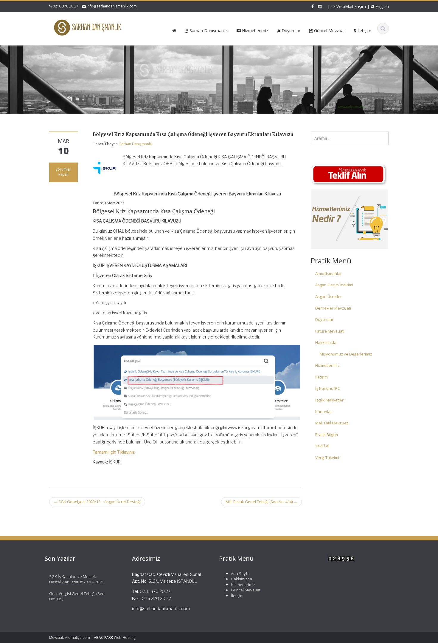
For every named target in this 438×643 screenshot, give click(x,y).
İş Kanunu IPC (327, 388)
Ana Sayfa (240, 573)
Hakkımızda (325, 342)
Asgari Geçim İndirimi (334, 285)
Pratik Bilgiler (326, 434)
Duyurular (324, 319)
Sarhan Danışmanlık (136, 143)
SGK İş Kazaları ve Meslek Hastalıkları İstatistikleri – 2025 (76, 579)
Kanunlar (323, 411)
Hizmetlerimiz (327, 365)
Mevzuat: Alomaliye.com (69, 637)
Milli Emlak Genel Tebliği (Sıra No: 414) (261, 501)
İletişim (321, 377)
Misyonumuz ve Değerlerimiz (346, 354)
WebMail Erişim (350, 6)
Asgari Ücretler (328, 296)
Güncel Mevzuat (245, 590)
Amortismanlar (328, 273)
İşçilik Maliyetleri (329, 400)
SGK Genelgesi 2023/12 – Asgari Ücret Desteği (97, 501)
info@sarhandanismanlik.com (112, 6)
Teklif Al (322, 446)
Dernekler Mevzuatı (333, 308)
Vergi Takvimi (327, 457)
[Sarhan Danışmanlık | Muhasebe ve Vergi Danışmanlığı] (88, 27)
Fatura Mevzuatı (329, 331)
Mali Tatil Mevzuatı (332, 423)
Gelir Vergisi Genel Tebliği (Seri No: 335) (77, 596)
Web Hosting (125, 637)
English (381, 6)
